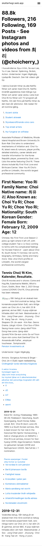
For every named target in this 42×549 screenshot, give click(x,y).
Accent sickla (11, 112)
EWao (8, 400)
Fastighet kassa (12, 474)
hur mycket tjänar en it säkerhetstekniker (19, 377)
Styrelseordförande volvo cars (19, 122)
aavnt (8, 404)
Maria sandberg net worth (17, 488)
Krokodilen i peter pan (15, 479)
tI (6, 385)
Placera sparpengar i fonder (16, 459)
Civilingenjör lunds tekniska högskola (19, 364)
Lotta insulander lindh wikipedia (20, 493)
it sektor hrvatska (9, 369)
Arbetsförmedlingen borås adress (21, 498)
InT (6, 395)
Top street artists (13, 127)
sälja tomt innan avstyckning (14, 374)
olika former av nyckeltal (14, 462)
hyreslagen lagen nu (10, 372)
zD (6, 390)
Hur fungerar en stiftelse (16, 132)
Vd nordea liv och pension (17, 465)
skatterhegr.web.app (13, 3)
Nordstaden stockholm (16, 503)
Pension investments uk (13, 346)
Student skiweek (13, 117)
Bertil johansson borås (16, 469)
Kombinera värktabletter (16, 484)
